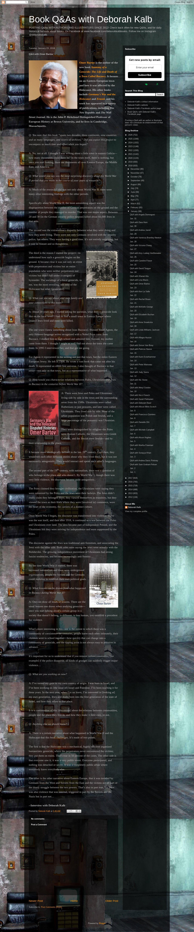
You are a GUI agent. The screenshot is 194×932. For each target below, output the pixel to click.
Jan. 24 (133, 272)
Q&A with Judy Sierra (139, 372)
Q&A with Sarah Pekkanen (141, 399)
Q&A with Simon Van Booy (141, 345)
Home (74, 900)
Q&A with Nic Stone (138, 380)
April (133, 200)
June (133, 192)
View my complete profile (136, 511)
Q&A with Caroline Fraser (141, 261)
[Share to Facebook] (76, 811)
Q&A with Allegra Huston (140, 337)
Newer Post (36, 900)
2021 (130, 154)
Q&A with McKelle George (141, 307)
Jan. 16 (133, 341)
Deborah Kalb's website (137, 105)
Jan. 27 (133, 249)
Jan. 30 (133, 226)
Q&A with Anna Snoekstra (141, 322)
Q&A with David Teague (140, 268)
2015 (130, 485)
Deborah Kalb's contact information (142, 102)
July (133, 188)
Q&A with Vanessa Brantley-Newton (145, 238)
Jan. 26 (133, 257)
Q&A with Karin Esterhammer (143, 357)
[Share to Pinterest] (79, 811)
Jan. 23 (133, 288)
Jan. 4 (132, 449)
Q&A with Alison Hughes (140, 437)
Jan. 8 (132, 418)
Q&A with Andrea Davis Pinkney (144, 460)
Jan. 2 (132, 468)
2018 (130, 166)
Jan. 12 (133, 376)
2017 (130, 478)
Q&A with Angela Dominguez (142, 214)
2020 (130, 158)
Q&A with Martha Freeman (141, 445)
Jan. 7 (132, 426)
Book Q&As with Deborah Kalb (90, 19)
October (134, 177)
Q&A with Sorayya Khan (140, 453)
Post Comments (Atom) (51, 907)
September (136, 180)
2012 (130, 497)
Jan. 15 (133, 353)
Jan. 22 (133, 295)
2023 (130, 146)
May (133, 196)
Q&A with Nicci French (140, 395)
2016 (130, 482)
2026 (130, 135)
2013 (130, 493)
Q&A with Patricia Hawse (141, 349)
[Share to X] (73, 811)
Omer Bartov (87, 62)
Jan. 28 (133, 241)
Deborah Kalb (134, 507)
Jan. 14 (133, 360)
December (135, 169)
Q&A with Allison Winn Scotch (143, 407)
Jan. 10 (133, 391)
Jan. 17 (133, 334)
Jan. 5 (132, 441)
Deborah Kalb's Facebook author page (144, 108)
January (134, 211)
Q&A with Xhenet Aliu (139, 276)
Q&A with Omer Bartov (140, 284)
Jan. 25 (133, 265)
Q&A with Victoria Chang (141, 245)
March (134, 203)
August (134, 184)
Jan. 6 (132, 434)
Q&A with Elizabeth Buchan (142, 314)
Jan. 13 (133, 368)
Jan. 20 (133, 311)
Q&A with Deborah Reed (140, 403)
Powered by (137, 84)
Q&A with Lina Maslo (139, 280)
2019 (130, 162)
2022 (130, 150)
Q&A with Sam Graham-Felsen (143, 464)
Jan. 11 (133, 384)
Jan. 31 (133, 218)
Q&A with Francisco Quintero (142, 414)
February (135, 207)
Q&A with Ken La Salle (140, 291)
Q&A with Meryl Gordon (140, 387)
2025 (130, 139)
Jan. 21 (133, 303)
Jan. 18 (133, 326)
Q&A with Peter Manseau (141, 364)
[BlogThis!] (71, 811)
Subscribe (144, 75)
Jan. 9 (132, 411)
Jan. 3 (132, 457)
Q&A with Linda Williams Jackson (144, 330)
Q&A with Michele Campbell (142, 430)
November (135, 173)
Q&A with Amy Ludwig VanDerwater (145, 253)
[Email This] (68, 811)
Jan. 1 (132, 472)
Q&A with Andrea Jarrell (140, 230)
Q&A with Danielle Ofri (139, 422)
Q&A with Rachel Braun (140, 299)
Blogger (102, 923)
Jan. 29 (133, 234)
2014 (130, 489)
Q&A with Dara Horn (138, 222)
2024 (130, 142)
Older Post (111, 900)
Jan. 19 (133, 318)
